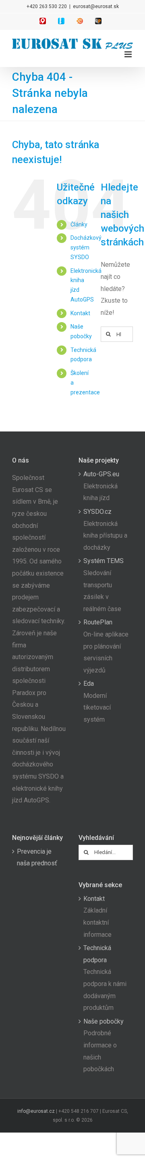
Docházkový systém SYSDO (86, 247)
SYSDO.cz (97, 511)
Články (78, 224)
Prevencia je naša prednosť (37, 857)
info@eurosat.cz (36, 1111)
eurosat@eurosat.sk (96, 6)
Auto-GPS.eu (101, 474)
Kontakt (80, 313)
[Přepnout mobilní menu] (128, 54)
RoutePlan (97, 622)
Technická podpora (97, 954)
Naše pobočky (103, 1021)
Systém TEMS (103, 561)
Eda (88, 683)
